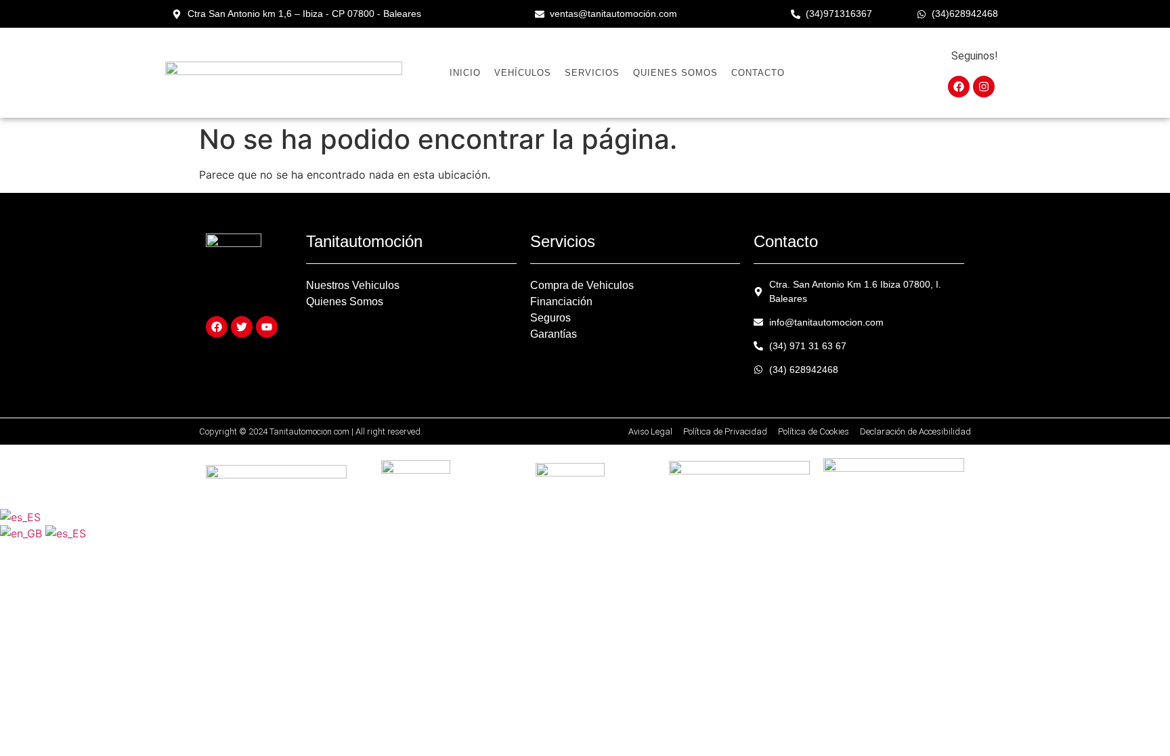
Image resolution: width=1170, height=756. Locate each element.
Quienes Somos (675, 73)
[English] (22, 533)
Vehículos (522, 73)
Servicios (592, 73)
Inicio (465, 73)
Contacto (758, 73)
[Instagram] (984, 86)
